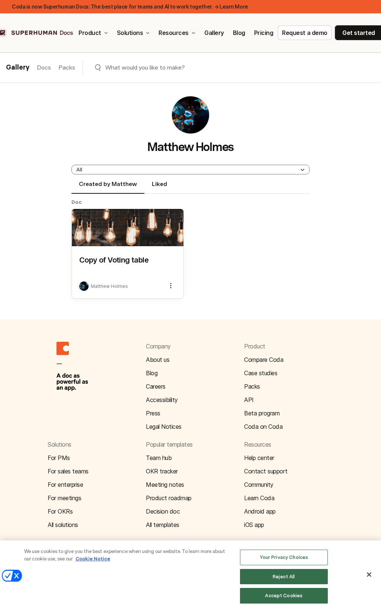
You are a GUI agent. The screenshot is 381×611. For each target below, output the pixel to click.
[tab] (107, 187)
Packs (66, 67)
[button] (190, 169)
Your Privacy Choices (284, 557)
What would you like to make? (145, 67)
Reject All (284, 576)
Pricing (263, 32)
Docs (44, 67)
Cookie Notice (93, 559)
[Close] (369, 574)
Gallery (214, 32)
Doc (76, 202)
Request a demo (304, 32)
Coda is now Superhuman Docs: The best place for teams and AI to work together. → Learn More (130, 6)
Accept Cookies (283, 595)
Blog (239, 32)
